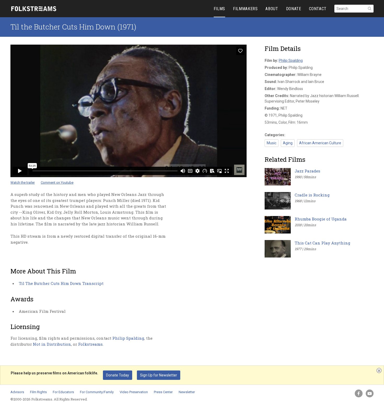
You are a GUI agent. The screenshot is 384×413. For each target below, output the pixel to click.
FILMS (219, 8)
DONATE (293, 8)
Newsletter (187, 392)
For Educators (63, 392)
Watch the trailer (22, 182)
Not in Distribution (52, 344)
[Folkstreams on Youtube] (370, 393)
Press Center (163, 392)
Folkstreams (90, 344)
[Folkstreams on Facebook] (359, 393)
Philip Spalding (128, 338)
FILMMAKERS (245, 8)
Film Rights (38, 392)
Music (271, 143)
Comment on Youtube (57, 182)
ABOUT (271, 8)
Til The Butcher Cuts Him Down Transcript (61, 283)
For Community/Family (97, 392)
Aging (288, 143)
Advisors (17, 392)
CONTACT (318, 8)
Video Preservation (134, 392)
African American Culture (320, 143)
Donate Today (117, 375)
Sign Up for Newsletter (158, 375)
